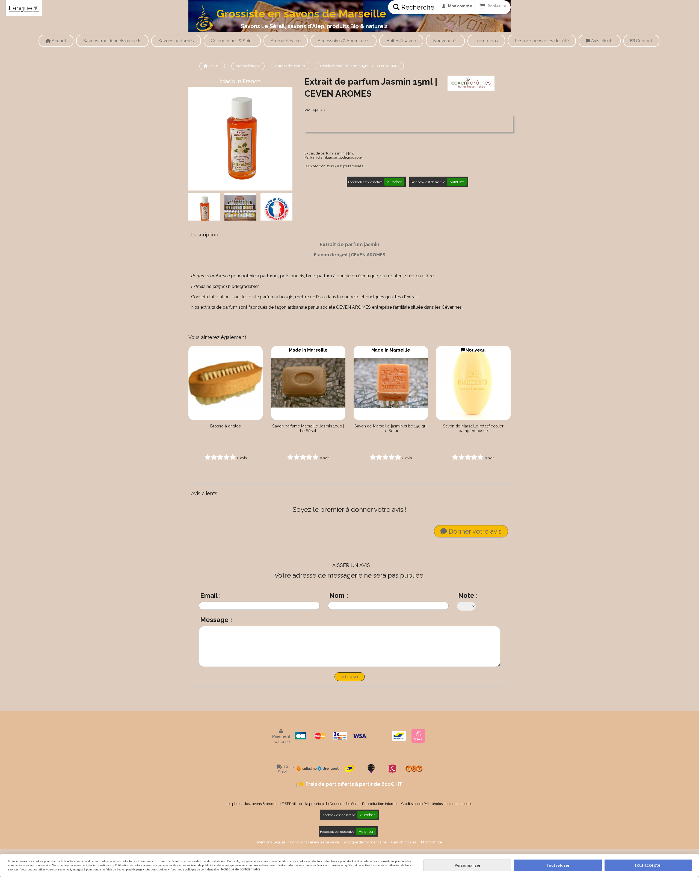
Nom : (338, 595)
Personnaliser (467, 865)
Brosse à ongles (225, 426)
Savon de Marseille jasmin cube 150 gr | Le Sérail (390, 428)
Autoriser (394, 182)
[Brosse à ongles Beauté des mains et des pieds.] (225, 383)
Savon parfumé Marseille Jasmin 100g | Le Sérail (308, 428)
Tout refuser (558, 865)
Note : (468, 595)
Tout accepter (648, 865)
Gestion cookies (403, 842)
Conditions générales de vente (314, 842)
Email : (210, 595)
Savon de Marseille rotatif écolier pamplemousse (473, 428)
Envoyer (351, 676)
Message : (216, 620)
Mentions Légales (271, 842)
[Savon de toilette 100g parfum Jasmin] (308, 383)
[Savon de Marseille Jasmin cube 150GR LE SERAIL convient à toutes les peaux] (391, 383)
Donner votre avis (474, 531)
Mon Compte (431, 842)
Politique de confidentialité (365, 842)
